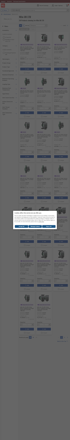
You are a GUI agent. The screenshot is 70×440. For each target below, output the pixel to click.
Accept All (21, 226)
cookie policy (41, 221)
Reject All (48, 226)
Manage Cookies (35, 226)
